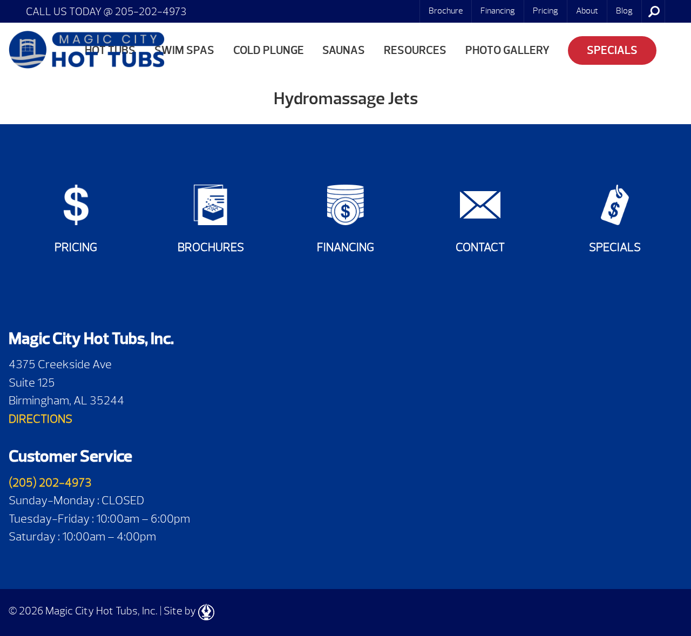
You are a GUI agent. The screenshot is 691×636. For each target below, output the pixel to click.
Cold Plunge (268, 50)
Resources (415, 50)
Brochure (446, 10)
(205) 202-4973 (50, 482)
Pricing (545, 10)
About (587, 10)
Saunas (343, 50)
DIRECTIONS (40, 419)
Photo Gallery (507, 50)
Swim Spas (184, 50)
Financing (497, 10)
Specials (612, 50)
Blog (624, 10)
